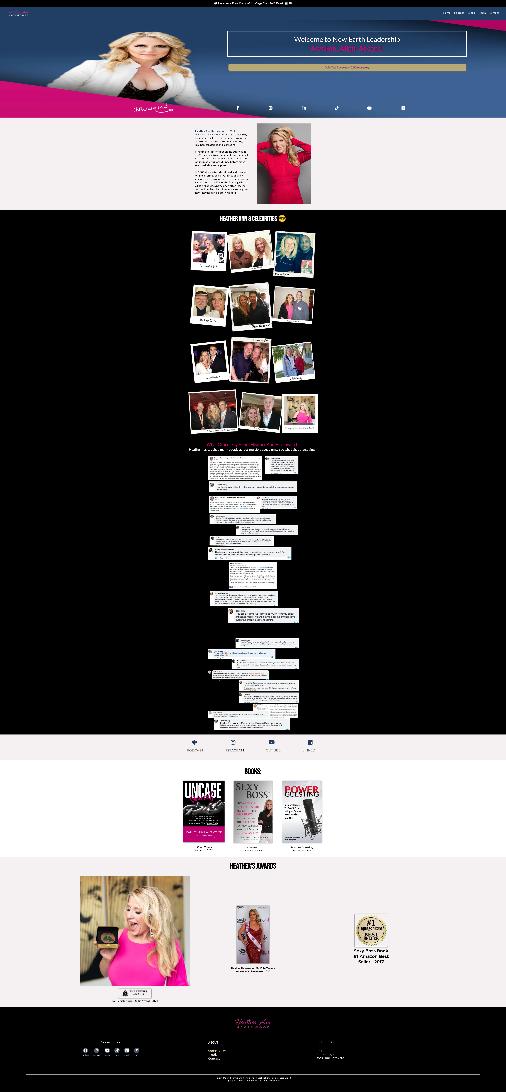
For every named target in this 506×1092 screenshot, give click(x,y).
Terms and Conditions (243, 1078)
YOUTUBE (272, 750)
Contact (494, 12)
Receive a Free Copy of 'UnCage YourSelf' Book (251, 3)
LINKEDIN (310, 750)
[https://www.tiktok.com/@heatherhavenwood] (337, 108)
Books (471, 12)
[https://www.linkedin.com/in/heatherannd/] (305, 108)
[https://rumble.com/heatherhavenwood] (404, 108)
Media (482, 12)
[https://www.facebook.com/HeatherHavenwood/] (238, 108)
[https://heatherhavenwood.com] (253, 1023)
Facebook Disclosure (267, 1078)
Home (447, 12)
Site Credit (285, 1078)
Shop (319, 1050)
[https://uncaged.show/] (195, 742)
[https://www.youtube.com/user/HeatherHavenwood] (370, 108)
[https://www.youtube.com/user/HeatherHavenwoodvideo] (272, 742)
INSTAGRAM (233, 750)
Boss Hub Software (330, 1058)
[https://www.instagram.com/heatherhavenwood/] (271, 108)
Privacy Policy (222, 1078)
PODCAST (195, 750)
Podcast (459, 12)
